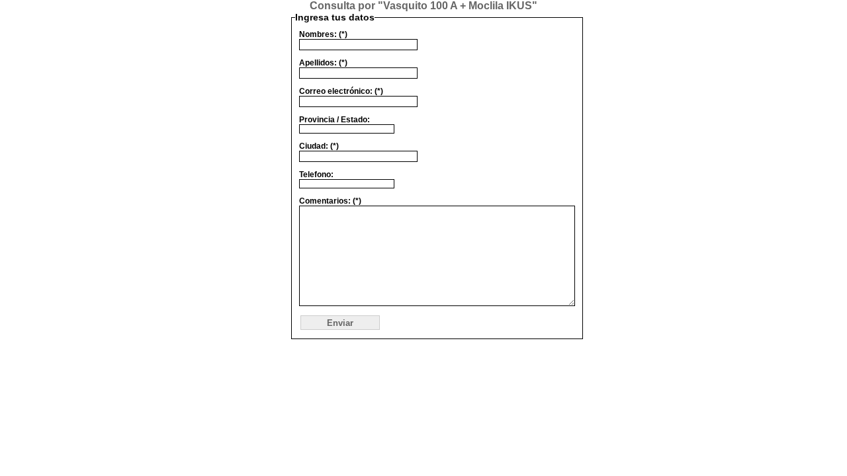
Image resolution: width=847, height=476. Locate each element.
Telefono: (316, 174)
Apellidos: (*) (323, 62)
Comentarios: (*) (330, 201)
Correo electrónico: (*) (341, 91)
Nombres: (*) (323, 34)
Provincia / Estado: (334, 119)
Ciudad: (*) (319, 146)
